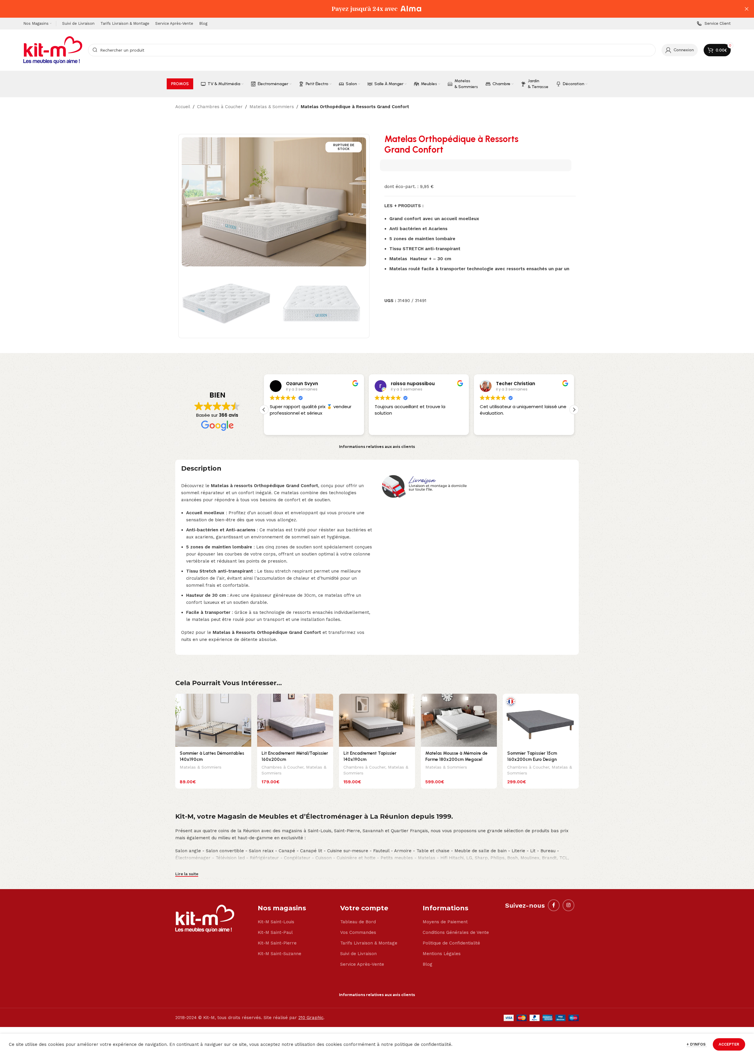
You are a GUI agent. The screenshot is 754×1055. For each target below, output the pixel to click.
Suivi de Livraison (358, 953)
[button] (574, 409)
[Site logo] (52, 49)
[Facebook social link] (554, 905)
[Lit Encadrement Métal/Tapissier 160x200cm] (295, 720)
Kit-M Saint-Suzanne (279, 953)
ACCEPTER (729, 1044)
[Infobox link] (714, 23)
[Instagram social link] (568, 905)
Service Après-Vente (362, 964)
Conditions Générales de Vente (456, 932)
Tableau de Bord (358, 921)
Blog (427, 964)
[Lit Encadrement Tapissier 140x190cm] (377, 720)
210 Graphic (310, 1017)
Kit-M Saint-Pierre (277, 943)
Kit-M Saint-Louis (276, 921)
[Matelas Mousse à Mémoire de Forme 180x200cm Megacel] (459, 720)
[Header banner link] (368, 9)
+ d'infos (697, 1044)
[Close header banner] (746, 9)
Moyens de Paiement (445, 921)
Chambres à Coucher (220, 106)
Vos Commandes (358, 932)
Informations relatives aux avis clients (377, 446)
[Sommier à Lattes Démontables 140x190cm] (213, 720)
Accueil (182, 106)
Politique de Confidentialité (451, 943)
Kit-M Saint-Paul (275, 932)
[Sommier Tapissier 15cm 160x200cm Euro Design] (541, 720)
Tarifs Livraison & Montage (368, 943)
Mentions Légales (442, 953)
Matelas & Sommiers (271, 106)
